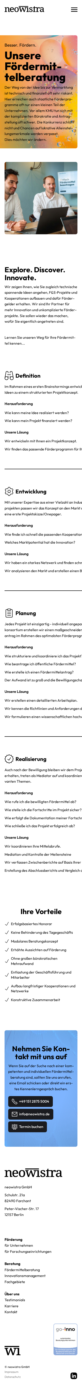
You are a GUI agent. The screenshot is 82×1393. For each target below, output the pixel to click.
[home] (25, 9)
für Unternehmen (19, 1245)
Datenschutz (13, 1377)
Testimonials (15, 1300)
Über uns (12, 1294)
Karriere (11, 1306)
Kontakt (11, 1312)
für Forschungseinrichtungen (28, 1251)
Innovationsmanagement (25, 1275)
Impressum (11, 1372)
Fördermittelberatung (22, 1269)
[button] (72, 9)
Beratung (12, 1263)
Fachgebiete (15, 1281)
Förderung (13, 1239)
